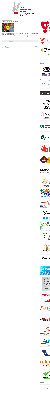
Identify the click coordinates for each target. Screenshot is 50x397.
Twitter (41, 62)
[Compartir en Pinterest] (12, 41)
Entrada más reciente (4, 46)
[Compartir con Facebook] (11, 41)
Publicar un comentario (5, 45)
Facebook (42, 63)
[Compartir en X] (10, 41)
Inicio (20, 46)
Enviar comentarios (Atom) (7, 47)
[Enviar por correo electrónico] (9, 41)
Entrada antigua (36, 46)
